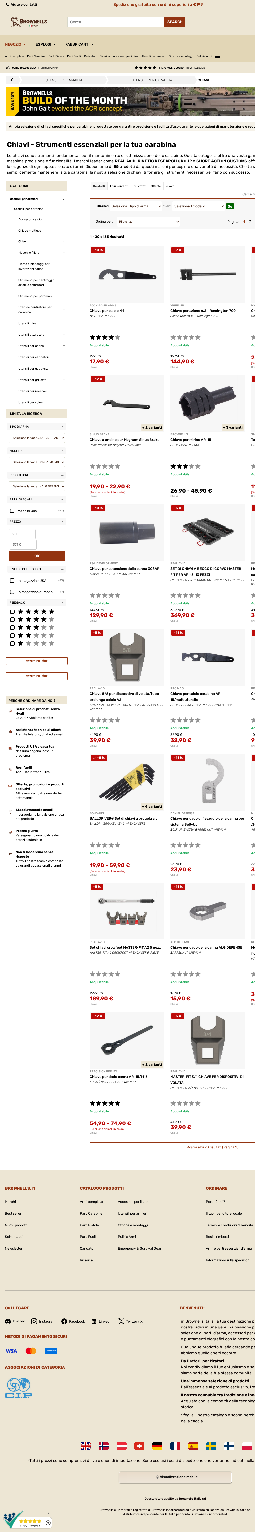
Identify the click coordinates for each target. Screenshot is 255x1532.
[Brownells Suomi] (229, 1446)
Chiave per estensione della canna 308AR (124, 569)
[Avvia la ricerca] (174, 22)
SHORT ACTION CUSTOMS (221, 161)
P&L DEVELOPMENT (104, 563)
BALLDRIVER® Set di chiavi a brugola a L (123, 819)
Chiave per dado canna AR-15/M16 (119, 1077)
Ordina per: (104, 221)
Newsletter (13, 1248)
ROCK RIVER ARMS (103, 305)
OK (37, 556)
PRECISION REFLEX (103, 1071)
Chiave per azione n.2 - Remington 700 (203, 311)
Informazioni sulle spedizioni (228, 1260)
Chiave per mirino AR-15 (190, 440)
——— (218, 55)
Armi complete (14, 56)
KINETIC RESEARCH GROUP (165, 161)
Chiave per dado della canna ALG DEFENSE (206, 947)
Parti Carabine (36, 56)
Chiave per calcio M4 (107, 311)
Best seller (13, 1213)
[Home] (11, 80)
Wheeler (177, 305)
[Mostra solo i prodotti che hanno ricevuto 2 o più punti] (36, 635)
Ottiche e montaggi (181, 56)
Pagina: (233, 222)
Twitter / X (134, 1321)
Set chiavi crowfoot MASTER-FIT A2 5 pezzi (126, 947)
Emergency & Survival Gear (139, 1248)
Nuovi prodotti (16, 1225)
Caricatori (90, 56)
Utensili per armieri (153, 56)
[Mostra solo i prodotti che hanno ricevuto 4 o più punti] (36, 619)
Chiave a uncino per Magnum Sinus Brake (124, 440)
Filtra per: (102, 206)
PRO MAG (177, 688)
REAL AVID (125, 161)
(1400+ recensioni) (182, 68)
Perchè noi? (215, 1202)
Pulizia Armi (204, 56)
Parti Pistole (56, 56)
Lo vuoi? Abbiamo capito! (34, 718)
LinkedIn (105, 1321)
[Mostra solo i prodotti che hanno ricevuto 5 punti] (36, 611)
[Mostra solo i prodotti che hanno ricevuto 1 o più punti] (36, 643)
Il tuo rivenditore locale (224, 1213)
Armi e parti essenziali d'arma (229, 1248)
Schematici (14, 1237)
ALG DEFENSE (180, 942)
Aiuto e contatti (23, 4)
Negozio (13, 44)
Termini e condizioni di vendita (229, 1225)
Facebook (77, 1321)
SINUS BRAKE (99, 434)
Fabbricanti (77, 44)
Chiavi (93, 367)
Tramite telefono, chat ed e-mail (39, 734)
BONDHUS (97, 813)
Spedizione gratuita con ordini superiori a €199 (158, 4)
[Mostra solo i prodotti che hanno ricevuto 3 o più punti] (36, 627)
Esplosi (43, 44)
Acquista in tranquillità (33, 772)
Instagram (47, 1321)
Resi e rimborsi (217, 1237)
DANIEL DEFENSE (182, 813)
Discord (19, 1321)
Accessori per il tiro (125, 56)
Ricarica (105, 56)
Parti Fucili (74, 56)
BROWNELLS (179, 434)
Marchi (10, 1202)
